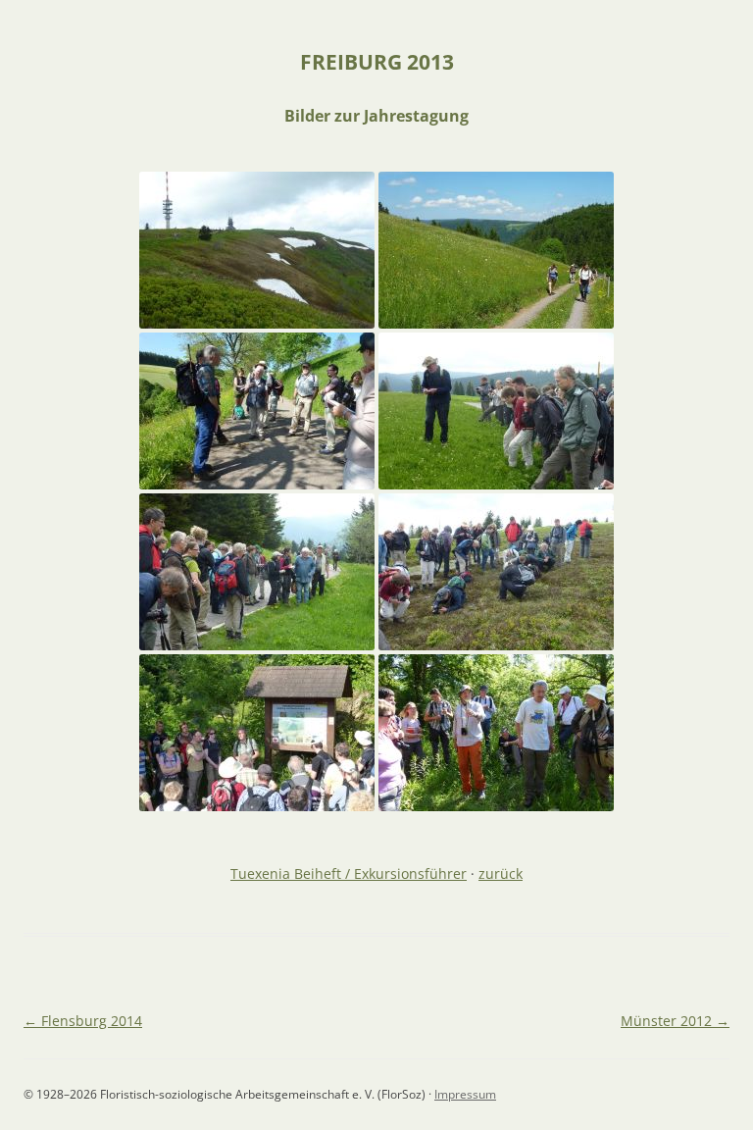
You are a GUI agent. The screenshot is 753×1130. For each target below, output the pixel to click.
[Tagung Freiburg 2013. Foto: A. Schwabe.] (257, 732)
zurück (500, 873)
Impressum (465, 1094)
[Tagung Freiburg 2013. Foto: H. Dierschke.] (257, 250)
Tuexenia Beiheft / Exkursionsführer (348, 873)
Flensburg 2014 (83, 1020)
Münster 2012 (675, 1020)
